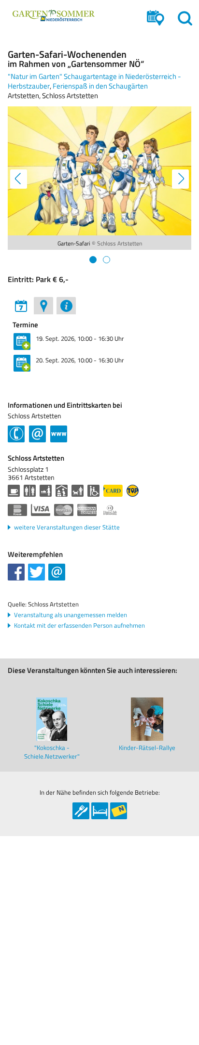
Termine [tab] (20, 305)
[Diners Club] (110, 510)
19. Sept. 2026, (80, 338)
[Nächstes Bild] (181, 179)
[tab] (93, 259)
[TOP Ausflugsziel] (133, 491)
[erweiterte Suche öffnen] (155, 18)
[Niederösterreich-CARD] (113, 491)
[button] (16, 572)
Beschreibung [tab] (66, 305)
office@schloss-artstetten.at (37, 433)
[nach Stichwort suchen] (185, 18)
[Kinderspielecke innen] (62, 491)
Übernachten (99, 810)
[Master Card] (63, 510)
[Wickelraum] (46, 491)
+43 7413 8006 (16, 433)
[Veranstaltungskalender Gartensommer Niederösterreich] (54, 15)
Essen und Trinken (80, 810)
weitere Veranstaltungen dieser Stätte (67, 527)
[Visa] (40, 510)
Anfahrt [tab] (43, 305)
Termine (25, 325)
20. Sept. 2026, (80, 360)
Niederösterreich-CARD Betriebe (118, 810)
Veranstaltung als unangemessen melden (70, 615)
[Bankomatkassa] (17, 510)
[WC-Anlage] (30, 491)
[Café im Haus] (14, 491)
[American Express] (87, 510)
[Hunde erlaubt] (77, 491)
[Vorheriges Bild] (18, 179)
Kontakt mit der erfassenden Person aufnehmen (79, 625)
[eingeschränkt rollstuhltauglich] (93, 491)
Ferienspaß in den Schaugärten (100, 85)
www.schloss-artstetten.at (58, 433)
